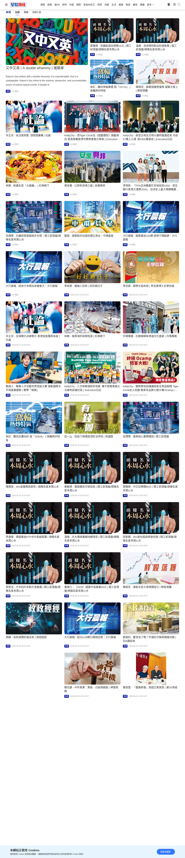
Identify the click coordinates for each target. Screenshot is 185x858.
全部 (17, 12)
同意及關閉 (165, 852)
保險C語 (36, 12)
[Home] (18, 4)
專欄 (26, 12)
